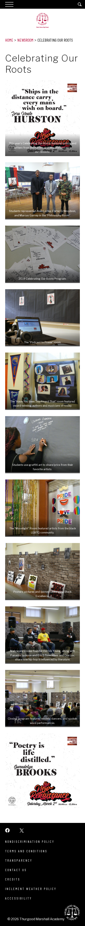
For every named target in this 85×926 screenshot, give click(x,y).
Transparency (18, 860)
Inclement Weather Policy (31, 889)
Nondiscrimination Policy (29, 841)
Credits (12, 879)
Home (9, 39)
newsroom (25, 39)
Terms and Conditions (26, 851)
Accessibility (18, 898)
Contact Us (16, 870)
